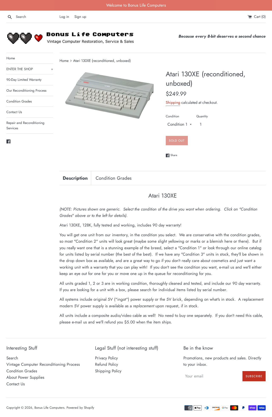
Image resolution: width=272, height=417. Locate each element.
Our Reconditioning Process (26, 90)
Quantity (202, 116)
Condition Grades (19, 101)
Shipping (173, 102)
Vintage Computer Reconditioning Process (43, 364)
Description (75, 178)
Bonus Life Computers (49, 407)
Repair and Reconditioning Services (25, 125)
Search (12, 358)
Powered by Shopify (80, 407)
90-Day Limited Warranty (23, 79)
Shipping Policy (108, 371)
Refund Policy (106, 364)
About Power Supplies (25, 377)
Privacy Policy (106, 358)
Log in (64, 16)
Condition (172, 116)
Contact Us (14, 112)
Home (10, 58)
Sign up (80, 16)
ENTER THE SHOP (29, 69)
